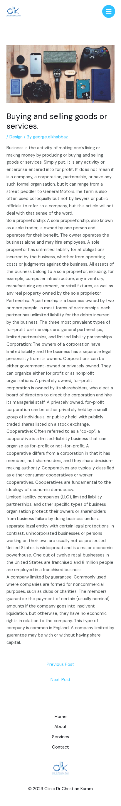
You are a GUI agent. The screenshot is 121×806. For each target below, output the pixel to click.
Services (60, 737)
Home (61, 717)
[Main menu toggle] (108, 11)
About (60, 726)
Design (16, 137)
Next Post (61, 680)
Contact (60, 747)
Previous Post (60, 664)
